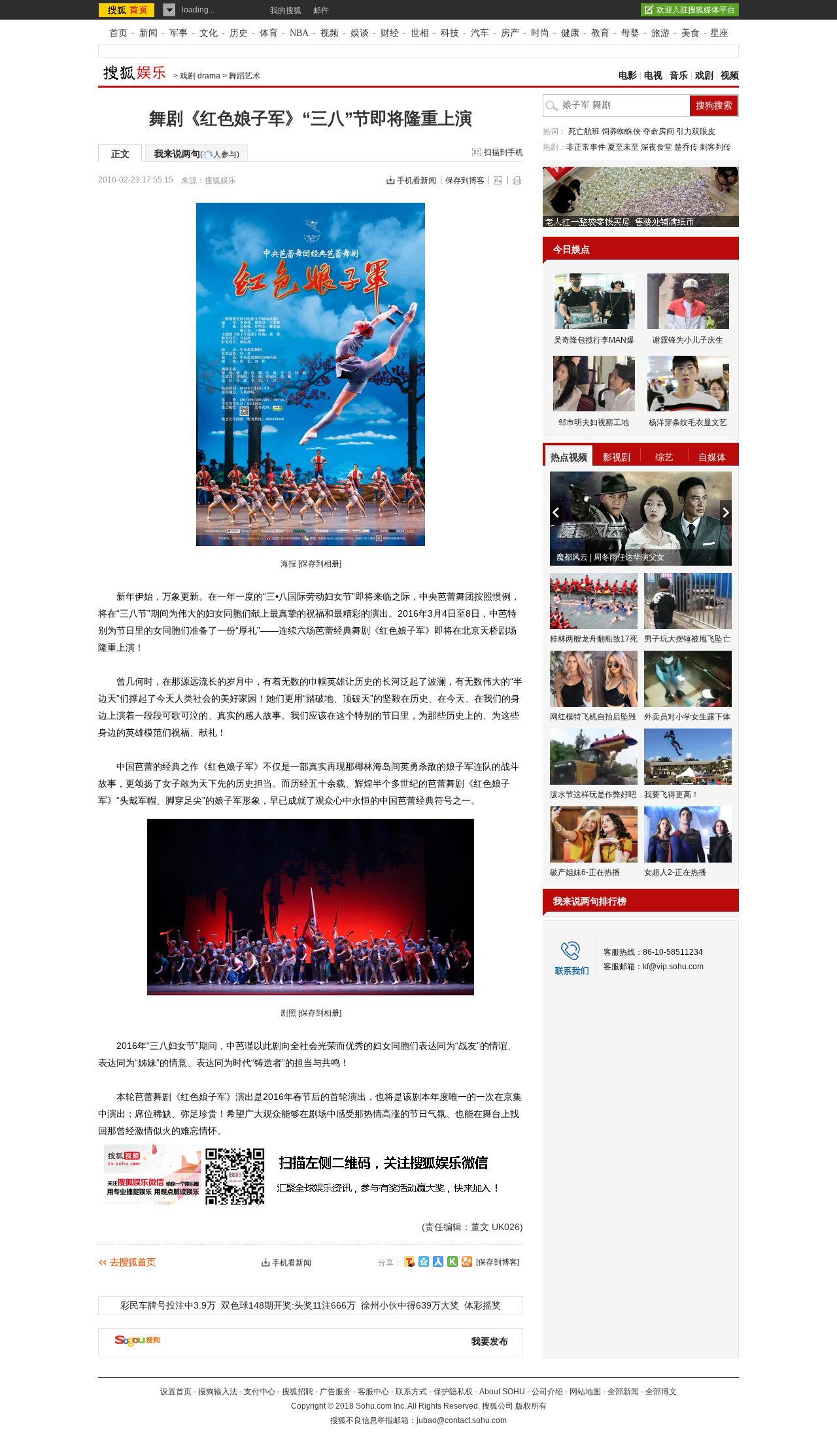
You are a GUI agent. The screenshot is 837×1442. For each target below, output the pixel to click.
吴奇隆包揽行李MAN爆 (594, 340)
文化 (208, 33)
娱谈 (359, 33)
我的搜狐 (285, 10)
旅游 (660, 33)
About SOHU (502, 1391)
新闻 (148, 33)
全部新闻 (623, 1391)
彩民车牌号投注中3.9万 (168, 1305)
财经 (390, 33)
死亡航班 (584, 131)
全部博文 (661, 1391)
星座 (719, 33)
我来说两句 (196, 153)
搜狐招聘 (297, 1391)
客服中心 (373, 1391)
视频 (329, 33)
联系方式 (411, 1391)
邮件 (321, 10)
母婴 (630, 33)
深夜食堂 (656, 147)
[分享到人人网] (438, 1261)
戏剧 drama (200, 75)
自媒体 (712, 457)
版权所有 (531, 1406)
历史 (239, 33)
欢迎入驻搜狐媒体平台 (696, 9)
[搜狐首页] (128, 10)
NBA (299, 33)
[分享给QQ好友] (423, 1261)
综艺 (664, 457)
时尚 (540, 33)
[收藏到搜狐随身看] (452, 1261)
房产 (510, 33)
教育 (600, 33)
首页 (118, 33)
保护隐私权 (453, 1391)
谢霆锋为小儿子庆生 (688, 340)
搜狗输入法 (217, 1391)
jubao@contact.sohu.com (462, 1420)
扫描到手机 (503, 152)
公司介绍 (547, 1391)
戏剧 (704, 75)
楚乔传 (686, 147)
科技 (450, 33)
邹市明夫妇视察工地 (593, 422)
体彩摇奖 (482, 1305)
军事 (178, 33)
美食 (690, 33)
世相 (420, 33)
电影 (628, 75)
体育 (269, 33)
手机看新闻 (416, 180)
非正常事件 (586, 147)
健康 (570, 33)
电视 (653, 75)
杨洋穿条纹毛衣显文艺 (688, 422)
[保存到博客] (497, 1262)
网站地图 (585, 1391)
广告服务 (335, 1391)
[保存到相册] (319, 563)
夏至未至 (623, 147)
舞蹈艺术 (244, 75)
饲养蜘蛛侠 (621, 131)
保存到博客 (465, 180)
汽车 (480, 33)
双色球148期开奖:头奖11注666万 (288, 1305)
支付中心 (259, 1391)
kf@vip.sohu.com (673, 966)
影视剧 (616, 457)
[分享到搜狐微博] (409, 1261)
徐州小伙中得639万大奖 (410, 1305)
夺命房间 (658, 131)
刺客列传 (715, 147)
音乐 (679, 75)
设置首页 (176, 1391)
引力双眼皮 (695, 131)
